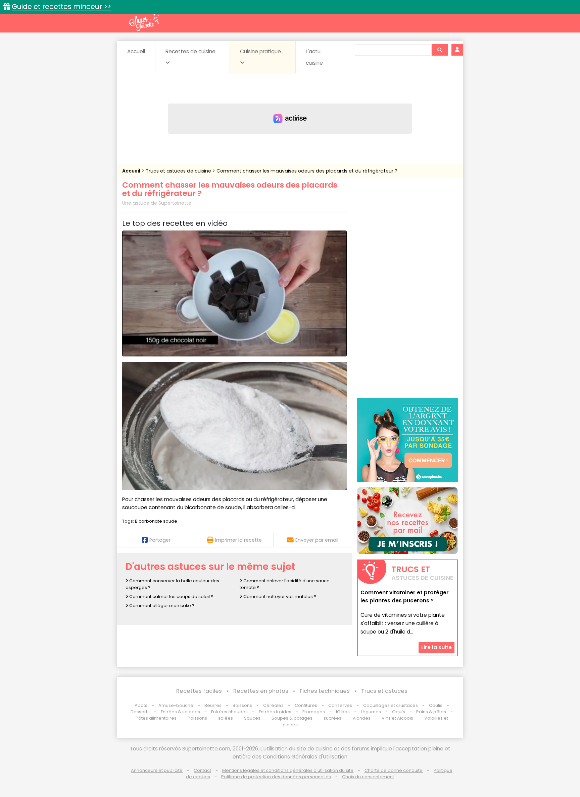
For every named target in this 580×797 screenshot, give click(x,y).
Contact (202, 770)
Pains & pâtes (431, 712)
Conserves (340, 705)
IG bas (343, 712)
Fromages (313, 712)
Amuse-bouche (175, 705)
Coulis (435, 705)
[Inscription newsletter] (407, 520)
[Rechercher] (439, 50)
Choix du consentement (368, 777)
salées (225, 718)
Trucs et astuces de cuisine (179, 171)
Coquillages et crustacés (390, 705)
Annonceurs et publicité (157, 770)
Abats (141, 705)
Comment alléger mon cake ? (161, 605)
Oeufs (399, 712)
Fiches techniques (325, 691)
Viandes (361, 718)
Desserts (140, 712)
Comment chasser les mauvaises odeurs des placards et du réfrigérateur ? (306, 171)
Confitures (306, 705)
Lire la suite (436, 647)
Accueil (136, 51)
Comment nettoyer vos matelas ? (279, 596)
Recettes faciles (199, 691)
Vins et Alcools (397, 718)
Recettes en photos (260, 691)
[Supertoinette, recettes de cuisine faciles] (144, 22)
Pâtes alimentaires (156, 718)
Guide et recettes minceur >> (61, 6)
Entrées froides (275, 712)
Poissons (197, 718)
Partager (160, 540)
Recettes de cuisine (190, 51)
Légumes (371, 712)
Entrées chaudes (229, 712)
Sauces (252, 718)
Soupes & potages (292, 718)
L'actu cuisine (314, 57)
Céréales (273, 705)
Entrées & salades (180, 712)
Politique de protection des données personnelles (276, 777)
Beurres (213, 705)
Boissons (242, 705)
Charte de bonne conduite (394, 770)
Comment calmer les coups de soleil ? (170, 596)
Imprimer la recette (238, 540)
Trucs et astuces (384, 691)
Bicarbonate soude (156, 521)
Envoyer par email (316, 540)
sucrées (332, 718)
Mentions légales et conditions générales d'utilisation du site (287, 770)
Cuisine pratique (260, 51)
